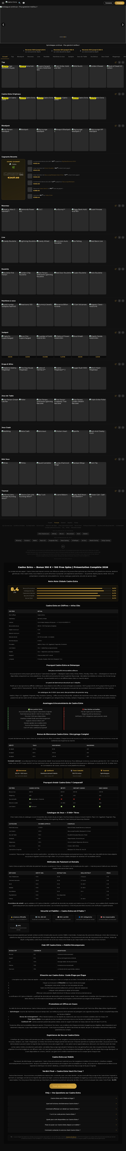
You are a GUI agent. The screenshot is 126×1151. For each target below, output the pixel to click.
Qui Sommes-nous (7, 525)
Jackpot (71, 56)
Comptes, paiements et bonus (52, 527)
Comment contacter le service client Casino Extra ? (63, 1130)
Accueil (4, 56)
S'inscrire (119, 3)
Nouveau (30, 56)
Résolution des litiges (51, 525)
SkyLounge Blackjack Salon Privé (54, 175)
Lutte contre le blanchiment (65, 525)
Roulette (46, 56)
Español (70, 522)
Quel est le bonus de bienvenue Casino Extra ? (62, 1103)
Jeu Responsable (30, 525)
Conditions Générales (19, 525)
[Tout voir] (115, 62)
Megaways (116, 56)
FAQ (63, 527)
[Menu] (3, 3)
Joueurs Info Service (71, 1137)
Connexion (108, 3)
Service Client (78, 525)
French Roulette (49, 168)
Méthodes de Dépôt (76, 527)
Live (38, 56)
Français (56, 522)
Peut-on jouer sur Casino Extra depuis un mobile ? (62, 1125)
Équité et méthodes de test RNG (106, 525)
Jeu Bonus (94, 56)
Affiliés (67, 527)
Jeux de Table (82, 56)
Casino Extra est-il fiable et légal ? (63, 1098)
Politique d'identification (89, 525)
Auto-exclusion (40, 525)
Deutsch (63, 522)
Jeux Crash (105, 56)
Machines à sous (59, 56)
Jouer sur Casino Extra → (63, 1086)
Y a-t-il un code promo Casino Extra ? (63, 1114)
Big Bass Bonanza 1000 (69, 161)
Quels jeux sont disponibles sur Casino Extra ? (62, 1119)
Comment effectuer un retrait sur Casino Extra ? (62, 1109)
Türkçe (76, 522)
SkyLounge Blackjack (68, 181)
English (50, 522)
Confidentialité (120, 525)
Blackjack (20, 56)
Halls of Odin (49, 195)
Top (12, 56)
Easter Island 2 (44, 188)
